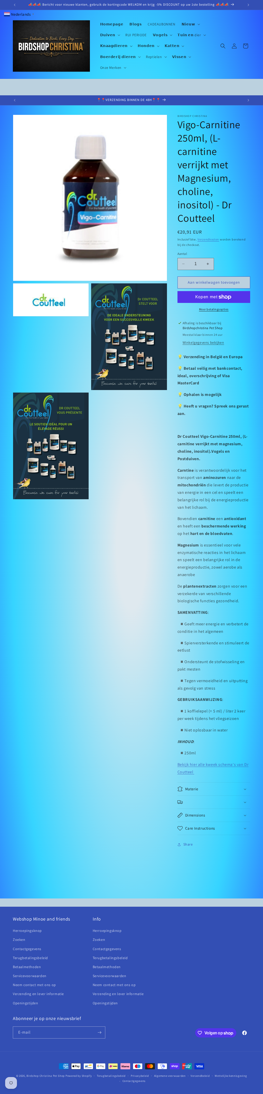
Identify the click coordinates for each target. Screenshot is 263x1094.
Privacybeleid (140, 1076)
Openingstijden (25, 1003)
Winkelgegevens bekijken (203, 342)
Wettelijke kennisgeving (231, 1076)
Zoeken (19, 939)
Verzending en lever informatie (38, 993)
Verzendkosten (208, 239)
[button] (190, 24)
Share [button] (188, 844)
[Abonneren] (99, 1032)
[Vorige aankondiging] (14, 5)
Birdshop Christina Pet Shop (45, 1076)
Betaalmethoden (27, 967)
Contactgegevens (27, 949)
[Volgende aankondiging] (248, 5)
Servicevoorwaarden (29, 976)
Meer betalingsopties (214, 309)
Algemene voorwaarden (170, 1076)
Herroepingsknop (27, 930)
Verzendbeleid (200, 1076)
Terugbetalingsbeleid (30, 958)
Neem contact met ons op (34, 984)
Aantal (182, 254)
